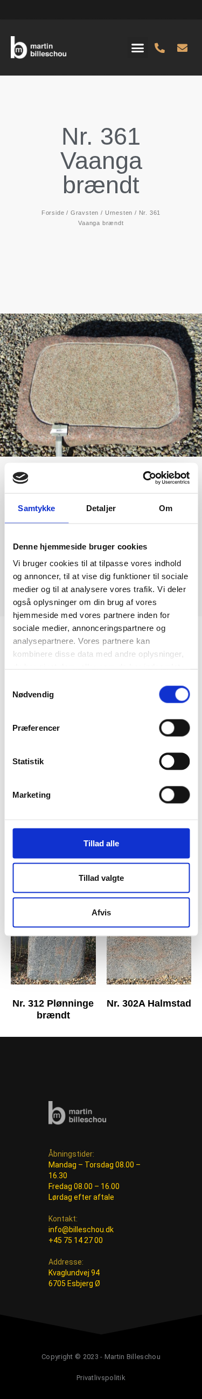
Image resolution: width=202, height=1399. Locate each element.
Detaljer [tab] (101, 507)
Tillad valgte (101, 877)
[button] (138, 47)
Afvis (101, 911)
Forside (53, 212)
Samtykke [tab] (36, 507)
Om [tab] (165, 507)
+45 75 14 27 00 (75, 1240)
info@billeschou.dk (81, 1229)
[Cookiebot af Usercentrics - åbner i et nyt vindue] (144, 478)
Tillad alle (101, 842)
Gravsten (85, 212)
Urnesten (119, 212)
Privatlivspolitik (101, 1378)
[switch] (174, 727)
